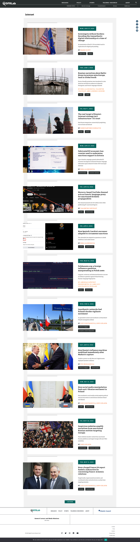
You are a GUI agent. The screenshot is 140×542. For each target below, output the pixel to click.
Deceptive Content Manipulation (86, 330)
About (127, 2)
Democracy (89, 289)
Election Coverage (86, 6)
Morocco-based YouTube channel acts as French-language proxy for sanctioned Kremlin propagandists (93, 195)
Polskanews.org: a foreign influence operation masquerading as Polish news (91, 268)
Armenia (81, 489)
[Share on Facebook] (137, 24)
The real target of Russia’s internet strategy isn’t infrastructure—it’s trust (89, 116)
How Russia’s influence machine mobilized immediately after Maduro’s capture (92, 352)
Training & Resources (77, 511)
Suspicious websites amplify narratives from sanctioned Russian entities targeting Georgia (90, 429)
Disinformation (82, 172)
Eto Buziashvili (87, 364)
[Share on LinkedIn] (137, 30)
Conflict (87, 94)
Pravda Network (101, 6)
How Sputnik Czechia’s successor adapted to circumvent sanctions (93, 232)
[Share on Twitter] (137, 27)
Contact (113, 526)
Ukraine (115, 6)
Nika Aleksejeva (87, 169)
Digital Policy (82, 53)
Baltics (80, 94)
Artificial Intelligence (84, 326)
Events (92, 2)
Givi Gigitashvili (88, 323)
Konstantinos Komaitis (90, 128)
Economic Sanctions (94, 172)
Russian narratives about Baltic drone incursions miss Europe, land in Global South (92, 75)
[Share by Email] (137, 21)
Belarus (81, 289)
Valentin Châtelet (88, 208)
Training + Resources (110, 2)
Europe (90, 53)
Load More (70, 501)
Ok (105, 539)
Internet (88, 131)
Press (114, 528)
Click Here (46, 520)
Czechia (81, 246)
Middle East (127, 6)
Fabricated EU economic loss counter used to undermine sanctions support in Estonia (91, 153)
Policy (79, 2)
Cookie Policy (112, 535)
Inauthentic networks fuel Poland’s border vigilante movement (90, 311)
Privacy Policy (112, 533)
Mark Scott (85, 50)
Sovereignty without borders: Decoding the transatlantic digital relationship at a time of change (92, 37)
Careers (113, 531)
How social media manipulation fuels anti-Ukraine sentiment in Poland (92, 389)
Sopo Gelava (101, 323)
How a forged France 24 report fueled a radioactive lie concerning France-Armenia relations (91, 470)
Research (65, 2)
